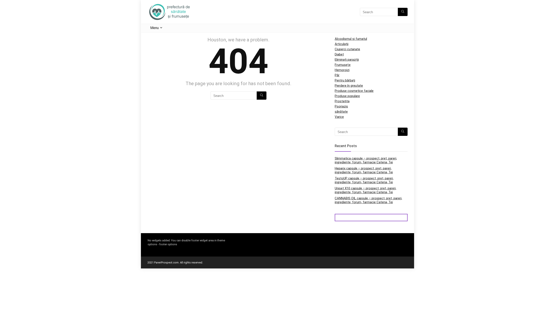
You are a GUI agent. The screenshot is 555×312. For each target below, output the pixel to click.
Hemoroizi (342, 70)
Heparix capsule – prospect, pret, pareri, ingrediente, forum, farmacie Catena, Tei (364, 170)
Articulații (341, 44)
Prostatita (342, 101)
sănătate (341, 112)
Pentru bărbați (345, 80)
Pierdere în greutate (349, 86)
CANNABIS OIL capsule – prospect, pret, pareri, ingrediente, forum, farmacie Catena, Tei (368, 200)
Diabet (339, 54)
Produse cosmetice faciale (354, 91)
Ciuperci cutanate (347, 49)
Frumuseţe (343, 65)
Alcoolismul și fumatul (351, 39)
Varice (339, 117)
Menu (154, 28)
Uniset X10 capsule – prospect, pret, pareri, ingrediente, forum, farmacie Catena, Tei (365, 190)
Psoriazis (341, 106)
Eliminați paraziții (347, 60)
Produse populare (347, 96)
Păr (337, 75)
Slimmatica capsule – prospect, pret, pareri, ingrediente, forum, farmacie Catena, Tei (366, 160)
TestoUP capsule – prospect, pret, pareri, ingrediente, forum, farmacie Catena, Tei (364, 180)
